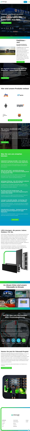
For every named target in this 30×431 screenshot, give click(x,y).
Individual (3, 423)
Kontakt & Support (15, 421)
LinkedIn (27, 421)
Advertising (3, 421)
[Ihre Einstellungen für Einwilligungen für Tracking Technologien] (28, 429)
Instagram (27, 420)
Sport (2, 426)
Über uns (14, 423)
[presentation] (1, 19)
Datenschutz (15, 426)
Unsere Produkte (15, 420)
